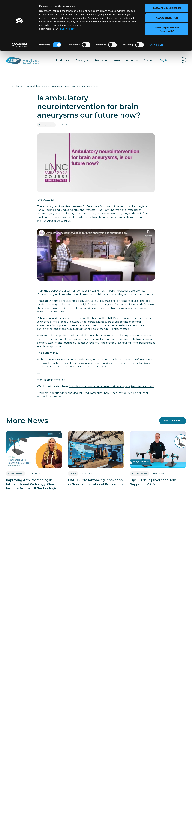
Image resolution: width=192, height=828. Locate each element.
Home (9, 86)
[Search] (183, 60)
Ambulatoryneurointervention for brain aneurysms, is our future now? (111, 386)
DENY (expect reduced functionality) (167, 29)
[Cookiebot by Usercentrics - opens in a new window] (19, 45)
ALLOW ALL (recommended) (167, 8)
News (19, 86)
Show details (156, 45)
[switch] (86, 44)
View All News (172, 420)
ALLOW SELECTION (167, 17)
